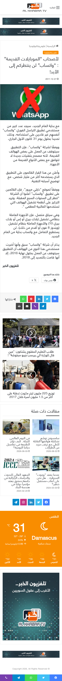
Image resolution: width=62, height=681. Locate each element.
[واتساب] (23, 299)
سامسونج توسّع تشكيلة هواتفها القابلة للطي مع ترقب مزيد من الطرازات (46, 442)
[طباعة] (19, 306)
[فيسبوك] (55, 299)
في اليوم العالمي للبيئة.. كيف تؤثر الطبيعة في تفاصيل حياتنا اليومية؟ (18, 442)
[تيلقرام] (43, 306)
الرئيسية (51, 45)
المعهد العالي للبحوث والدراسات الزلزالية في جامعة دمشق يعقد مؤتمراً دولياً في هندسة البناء (17, 480)
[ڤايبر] (35, 306)
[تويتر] (47, 299)
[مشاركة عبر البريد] (27, 306)
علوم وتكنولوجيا (37, 45)
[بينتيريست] (31, 299)
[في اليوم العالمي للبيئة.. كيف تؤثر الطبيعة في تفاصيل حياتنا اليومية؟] (16, 426)
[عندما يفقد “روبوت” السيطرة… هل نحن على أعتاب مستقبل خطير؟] (46, 463)
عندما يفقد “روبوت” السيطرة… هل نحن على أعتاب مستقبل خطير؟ (47, 479)
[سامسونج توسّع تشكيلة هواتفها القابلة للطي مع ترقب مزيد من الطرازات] (46, 426)
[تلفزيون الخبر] (34, 7)
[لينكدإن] (39, 299)
